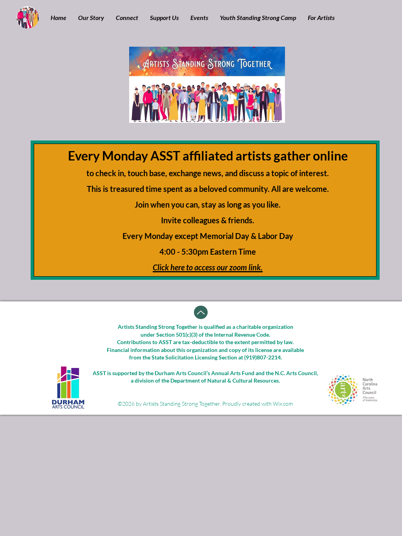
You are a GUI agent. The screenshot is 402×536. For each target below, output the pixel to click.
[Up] (201, 312)
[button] (91, 18)
